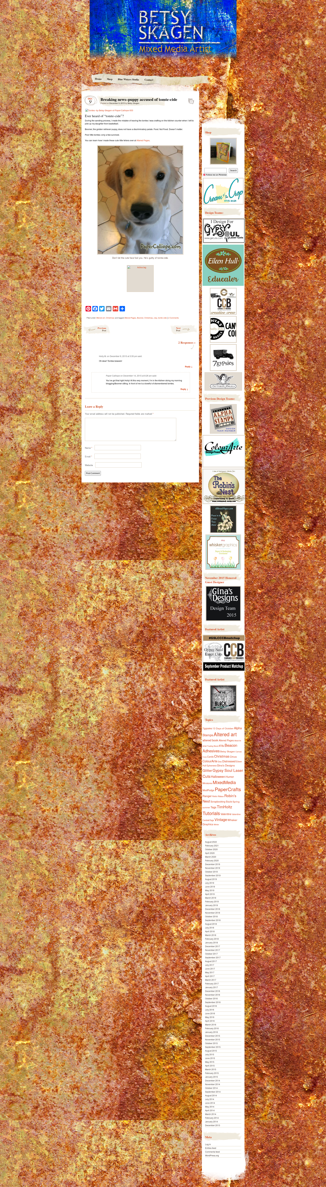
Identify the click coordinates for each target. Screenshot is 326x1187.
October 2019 (211, 871)
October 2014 (211, 1087)
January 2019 (211, 905)
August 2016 (211, 1005)
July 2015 (209, 1054)
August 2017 (211, 961)
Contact (148, 80)
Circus (233, 756)
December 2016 (212, 991)
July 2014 (209, 1099)
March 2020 (210, 856)
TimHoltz (224, 806)
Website (89, 465)
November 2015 (212, 1039)
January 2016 (211, 1032)
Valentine (226, 814)
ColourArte (210, 761)
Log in (208, 1144)
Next (178, 329)
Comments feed (212, 1151)
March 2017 (210, 979)
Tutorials (211, 813)
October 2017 (211, 953)
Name (88, 447)
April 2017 (210, 976)
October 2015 (211, 1043)
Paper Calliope (113, 375)
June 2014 (210, 1102)
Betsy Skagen (133, 103)
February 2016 (212, 1028)
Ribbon (221, 796)
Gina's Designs (226, 765)
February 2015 (212, 1073)
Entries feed (210, 1147)
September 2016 (213, 1002)
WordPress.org (212, 1155)
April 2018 (210, 931)
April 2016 (210, 1020)
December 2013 (212, 1125)
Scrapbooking (218, 801)
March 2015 (210, 1069)
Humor (230, 777)
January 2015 (211, 1076)
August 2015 (211, 1050)
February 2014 (212, 1117)
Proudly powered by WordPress (95, 1165)
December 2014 (212, 1080)
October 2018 (211, 916)
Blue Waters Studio (128, 79)
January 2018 (211, 942)
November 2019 (212, 867)
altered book (210, 740)
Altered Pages (143, 140)
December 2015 (212, 1035)
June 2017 (210, 968)
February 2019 (212, 901)
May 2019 (209, 890)
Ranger (207, 796)
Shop (109, 79)
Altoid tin (237, 740)
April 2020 (210, 853)
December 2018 (212, 908)
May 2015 (209, 1061)
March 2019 (210, 897)
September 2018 (213, 920)
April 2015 (210, 1065)
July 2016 (209, 1009)
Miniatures (207, 783)
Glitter (207, 770)
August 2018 (211, 923)
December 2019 (212, 864)
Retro (214, 796)
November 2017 (212, 949)
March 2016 (210, 1024)
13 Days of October (223, 728)
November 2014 (212, 1084)
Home (98, 79)
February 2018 (212, 938)
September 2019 (213, 875)
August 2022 (211, 841)
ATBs (221, 745)
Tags (213, 807)
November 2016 (212, 994)
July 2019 (209, 882)
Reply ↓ (189, 366)
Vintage (220, 819)
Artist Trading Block (210, 746)
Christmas (110, 317)
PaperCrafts (228, 789)
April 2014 (210, 1110)
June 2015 (210, 1058)
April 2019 (210, 894)
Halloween (218, 776)
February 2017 (212, 983)
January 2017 (211, 987)
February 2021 (212, 845)
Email (88, 456)
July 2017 (209, 964)
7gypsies (207, 728)
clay (155, 317)
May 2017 (209, 972)
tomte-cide (162, 317)
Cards (210, 756)
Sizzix (229, 801)
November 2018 (212, 912)
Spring (236, 801)
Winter (216, 824)
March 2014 (210, 1114)
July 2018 (209, 927)
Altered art (100, 317)
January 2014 (211, 1121)
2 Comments (173, 317)
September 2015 (213, 1046)
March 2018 (210, 935)
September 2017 (213, 957)
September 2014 (213, 1091)
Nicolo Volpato (130, 1165)
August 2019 (211, 879)
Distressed (229, 761)
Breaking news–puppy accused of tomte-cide (190, 100)
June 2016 (210, 1013)
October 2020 (211, 849)
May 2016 (209, 1017)
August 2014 (211, 1095)
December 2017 (212, 946)
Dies (220, 761)
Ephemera (211, 765)
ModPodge (208, 790)
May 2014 (209, 1106)
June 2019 (210, 886)
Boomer (140, 317)
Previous (102, 329)
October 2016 (211, 998)
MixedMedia (224, 782)
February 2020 (212, 860)
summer (206, 807)
